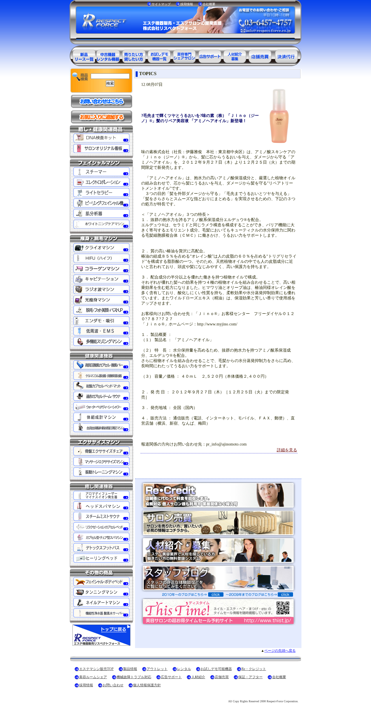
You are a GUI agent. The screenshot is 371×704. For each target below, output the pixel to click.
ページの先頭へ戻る (280, 651)
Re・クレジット (253, 669)
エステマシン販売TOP (96, 669)
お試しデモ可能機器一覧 (159, 55)
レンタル (184, 669)
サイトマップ (161, 4)
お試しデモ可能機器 (216, 669)
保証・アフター (250, 677)
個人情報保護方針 (147, 685)
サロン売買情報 (261, 55)
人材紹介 (198, 677)
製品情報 (130, 669)
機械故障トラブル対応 (134, 677)
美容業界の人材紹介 (235, 55)
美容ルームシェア (93, 677)
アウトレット (157, 669)
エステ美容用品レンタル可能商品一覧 (133, 55)
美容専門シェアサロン (184, 55)
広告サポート (171, 677)
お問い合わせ (113, 685)
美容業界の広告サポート (210, 55)
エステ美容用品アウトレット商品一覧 (108, 55)
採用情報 (186, 4)
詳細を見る (287, 450)
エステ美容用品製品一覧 (82, 55)
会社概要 (209, 4)
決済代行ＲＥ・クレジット (286, 55)
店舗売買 (222, 677)
